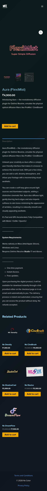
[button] (41, 32)
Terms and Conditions (23, 475)
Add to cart (10, 126)
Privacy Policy (23, 485)
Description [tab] (7, 141)
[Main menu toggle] (42, 6)
